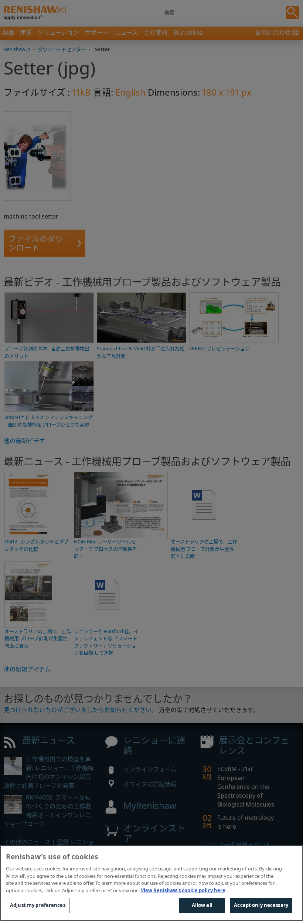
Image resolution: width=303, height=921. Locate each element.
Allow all (202, 905)
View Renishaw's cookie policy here (183, 890)
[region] (151, 883)
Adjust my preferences (37, 905)
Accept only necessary (261, 905)
